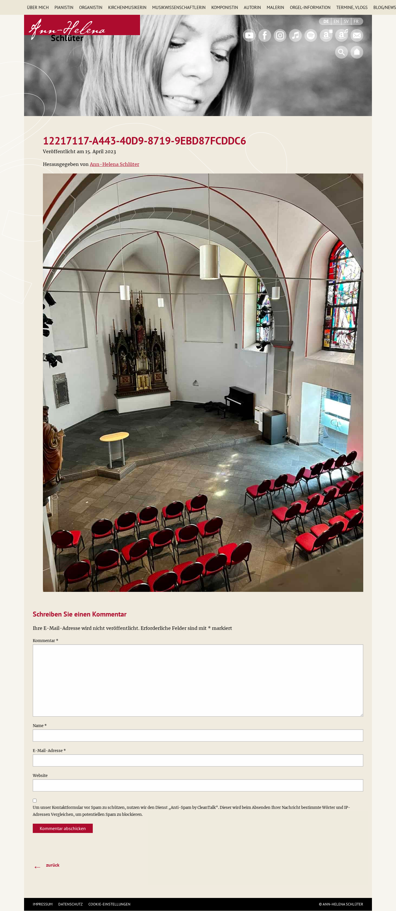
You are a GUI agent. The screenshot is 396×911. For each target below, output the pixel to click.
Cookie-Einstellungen (109, 904)
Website (40, 775)
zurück (46, 865)
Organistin (90, 7)
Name (40, 725)
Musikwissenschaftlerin (179, 7)
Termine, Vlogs (352, 7)
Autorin (252, 7)
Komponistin (224, 7)
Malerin (275, 7)
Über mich (38, 7)
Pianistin (64, 7)
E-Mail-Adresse (49, 750)
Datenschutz (70, 904)
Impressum (42, 904)
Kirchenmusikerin (127, 7)
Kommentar (45, 640)
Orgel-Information (310, 7)
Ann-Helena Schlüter (114, 164)
